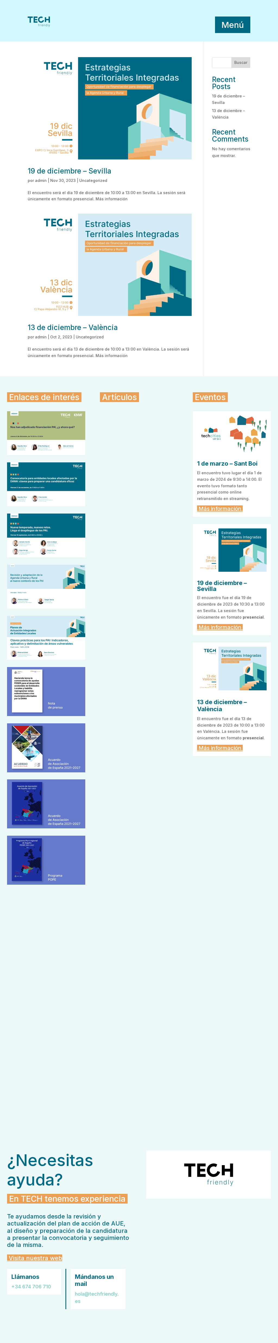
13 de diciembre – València (73, 327)
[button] (232, 25)
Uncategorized (93, 180)
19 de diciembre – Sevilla (69, 171)
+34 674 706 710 (31, 1286)
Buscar (240, 62)
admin (41, 180)
